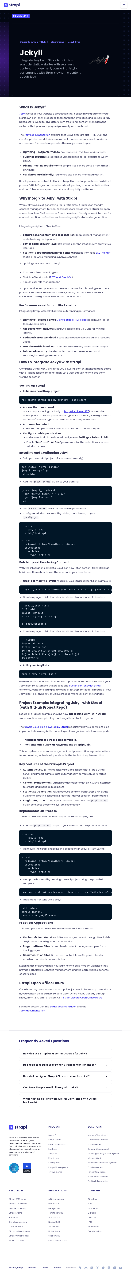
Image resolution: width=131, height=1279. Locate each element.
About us (92, 1199)
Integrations (57, 41)
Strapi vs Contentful (19, 1236)
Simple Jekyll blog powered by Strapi (46, 727)
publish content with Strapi (85, 685)
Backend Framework (98, 1149)
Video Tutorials (16, 1240)
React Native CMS (57, 1240)
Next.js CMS (54, 1208)
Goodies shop (95, 1231)
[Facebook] (103, 1267)
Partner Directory (18, 1208)
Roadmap (53, 1158)
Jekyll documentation (37, 134)
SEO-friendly (103, 252)
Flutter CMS (54, 1231)
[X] (97, 1267)
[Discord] (86, 1267)
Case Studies (16, 1226)
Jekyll (22, 113)
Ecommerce (94, 1144)
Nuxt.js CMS (54, 1222)
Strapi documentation (63, 1006)
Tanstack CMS (55, 1213)
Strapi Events (15, 1213)
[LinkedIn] (109, 1267)
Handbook (93, 1208)
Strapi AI (52, 1153)
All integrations (56, 1199)
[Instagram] (114, 1267)
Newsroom (93, 1226)
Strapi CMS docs (17, 1199)
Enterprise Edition (57, 1144)
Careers (92, 1213)
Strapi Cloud (54, 1139)
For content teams (97, 1172)
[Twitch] (91, 1267)
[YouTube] (120, 1267)
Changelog (54, 1162)
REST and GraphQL (61, 277)
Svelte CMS (54, 1236)
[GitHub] (80, 1267)
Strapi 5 (52, 1135)
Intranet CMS (94, 1158)
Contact (92, 1217)
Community (20, 15)
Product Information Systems (103, 1162)
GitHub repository (18, 1222)
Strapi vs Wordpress (19, 1231)
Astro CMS (53, 1226)
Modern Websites (97, 1135)
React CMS (54, 1203)
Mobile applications (98, 1139)
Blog (90, 1203)
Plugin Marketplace (58, 1167)
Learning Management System (103, 1153)
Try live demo (55, 1172)
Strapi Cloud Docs (18, 1203)
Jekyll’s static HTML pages (72, 319)
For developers (96, 1167)
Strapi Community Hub (33, 41)
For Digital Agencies (98, 1181)
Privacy (57, 1267)
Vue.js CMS (54, 1217)
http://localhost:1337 (76, 411)
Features (53, 1149)
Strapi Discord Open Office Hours (82, 997)
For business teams (98, 1176)
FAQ (90, 1222)
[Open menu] (116, 16)
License (32, 1267)
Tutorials (13, 1217)
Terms (44, 1267)
